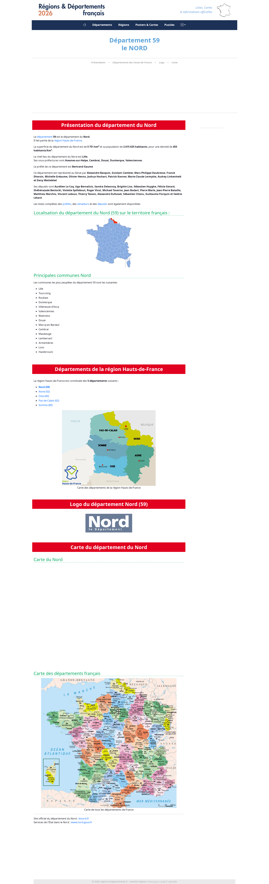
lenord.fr (84, 818)
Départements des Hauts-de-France (132, 62)
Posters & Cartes (146, 25)
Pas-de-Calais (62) (49, 400)
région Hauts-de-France (68, 140)
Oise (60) (44, 396)
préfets (67, 204)
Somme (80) (46, 405)
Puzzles (169, 25)
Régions (123, 25)
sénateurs (83, 204)
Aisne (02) (44, 391)
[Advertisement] (134, 88)
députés (102, 204)
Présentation (98, 62)
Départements (102, 25)
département (44, 136)
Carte (175, 62)
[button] (183, 24)
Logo (161, 62)
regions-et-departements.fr (114, 881)
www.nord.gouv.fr (81, 822)
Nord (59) (44, 387)
